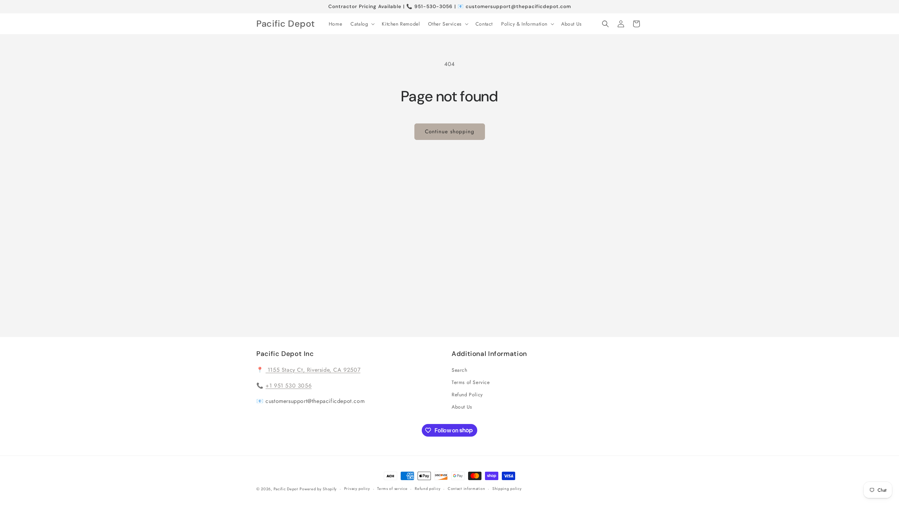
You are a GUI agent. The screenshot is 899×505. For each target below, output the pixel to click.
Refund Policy (467, 394)
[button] (362, 23)
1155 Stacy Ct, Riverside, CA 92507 (312, 370)
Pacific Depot (286, 489)
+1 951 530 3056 (288, 386)
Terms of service (392, 488)
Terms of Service (471, 382)
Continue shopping (449, 131)
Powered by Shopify (318, 489)
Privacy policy (357, 488)
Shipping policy (507, 488)
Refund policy (427, 488)
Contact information (466, 488)
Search (459, 369)
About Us (462, 406)
